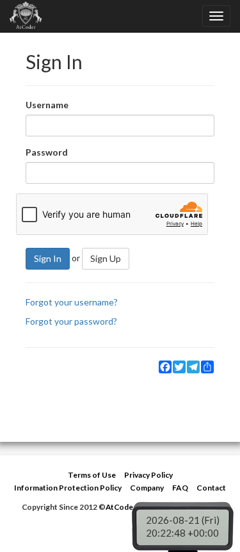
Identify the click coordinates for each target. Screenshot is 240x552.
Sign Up (105, 258)
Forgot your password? (71, 321)
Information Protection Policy (68, 487)
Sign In (47, 258)
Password (47, 152)
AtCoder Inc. (128, 507)
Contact (211, 487)
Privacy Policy (148, 475)
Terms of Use (92, 475)
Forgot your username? (72, 301)
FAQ (180, 487)
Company (147, 487)
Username (47, 104)
